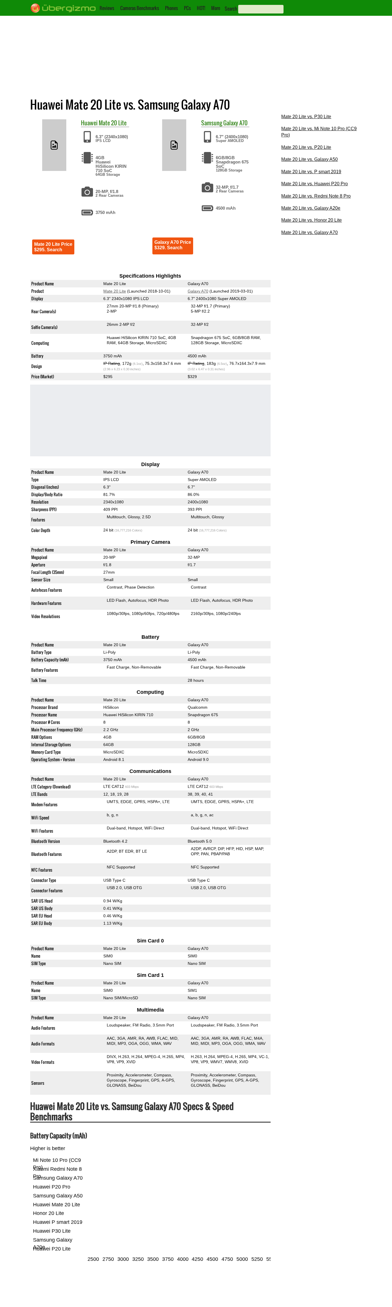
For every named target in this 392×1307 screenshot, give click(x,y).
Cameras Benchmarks (139, 8)
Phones (171, 8)
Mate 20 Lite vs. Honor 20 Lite (311, 220)
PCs (187, 8)
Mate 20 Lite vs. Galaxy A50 (309, 159)
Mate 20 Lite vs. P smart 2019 (311, 171)
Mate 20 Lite (113, 122)
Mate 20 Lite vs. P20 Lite (306, 147)
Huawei (89, 122)
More (215, 8)
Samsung (211, 122)
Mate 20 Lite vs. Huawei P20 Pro (314, 183)
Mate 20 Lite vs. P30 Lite (306, 116)
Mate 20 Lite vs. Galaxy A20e (310, 208)
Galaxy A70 (235, 122)
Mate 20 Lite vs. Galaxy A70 (309, 232)
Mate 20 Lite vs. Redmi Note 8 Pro (316, 196)
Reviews (107, 8)
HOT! (201, 8)
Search (231, 8)
